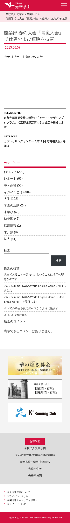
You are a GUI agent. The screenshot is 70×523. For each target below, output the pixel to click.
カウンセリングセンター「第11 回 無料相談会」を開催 (35, 141)
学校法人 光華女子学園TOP (21, 14)
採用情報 (10, 225)
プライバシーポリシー (19, 496)
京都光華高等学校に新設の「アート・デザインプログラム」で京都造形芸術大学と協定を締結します (34, 120)
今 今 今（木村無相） (17, 315)
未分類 (8, 232)
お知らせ (29, 56)
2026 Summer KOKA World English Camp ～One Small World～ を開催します (34, 299)
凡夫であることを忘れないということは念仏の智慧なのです (34, 277)
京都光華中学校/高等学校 (35, 461)
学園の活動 (11, 205)
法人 (7, 239)
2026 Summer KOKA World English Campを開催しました (35, 288)
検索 (7, 250)
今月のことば (13, 192)
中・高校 (10, 185)
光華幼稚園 (35, 475)
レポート (10, 178)
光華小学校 (35, 468)
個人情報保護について (19, 492)
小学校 (8, 212)
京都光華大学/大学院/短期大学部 (35, 455)
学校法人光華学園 (35, 448)
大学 (40, 56)
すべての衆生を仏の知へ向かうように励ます (31, 308)
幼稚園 (8, 218)
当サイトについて (16, 504)
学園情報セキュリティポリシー (23, 500)
